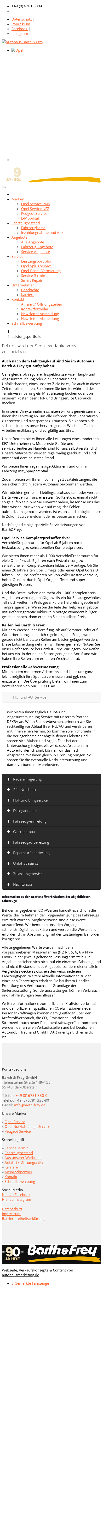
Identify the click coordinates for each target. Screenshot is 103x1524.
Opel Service (15, 1121)
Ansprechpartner (18, 1171)
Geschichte (30, 289)
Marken (17, 199)
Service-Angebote (35, 251)
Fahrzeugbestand (25, 223)
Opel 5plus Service (36, 266)
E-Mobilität (30, 218)
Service (17, 256)
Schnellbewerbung (26, 323)
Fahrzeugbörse (33, 227)
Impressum (20, 24)
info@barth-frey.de (29, 1105)
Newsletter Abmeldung (40, 318)
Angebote (19, 237)
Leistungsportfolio (36, 261)
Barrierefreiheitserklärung (23, 1218)
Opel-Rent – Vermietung (41, 270)
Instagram (19, 33)
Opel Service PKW (35, 203)
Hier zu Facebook (16, 1194)
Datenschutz (21, 19)
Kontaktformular (34, 309)
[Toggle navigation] (4, 187)
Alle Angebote (32, 242)
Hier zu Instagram (16, 1199)
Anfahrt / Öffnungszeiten (41, 304)
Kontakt (17, 299)
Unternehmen (22, 285)
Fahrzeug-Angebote (37, 246)
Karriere (27, 294)
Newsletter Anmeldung (40, 313)
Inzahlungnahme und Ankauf (45, 232)
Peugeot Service (34, 213)
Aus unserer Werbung (22, 1157)
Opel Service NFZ (35, 208)
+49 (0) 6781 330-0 (27, 6)
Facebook (19, 28)
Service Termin (33, 275)
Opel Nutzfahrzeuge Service (27, 1126)
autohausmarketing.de (20, 1274)
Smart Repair (31, 280)
